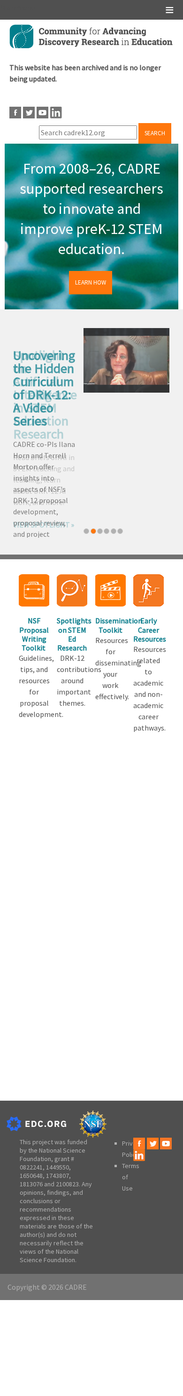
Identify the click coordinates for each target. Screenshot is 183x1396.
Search (155, 133)
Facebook (15, 112)
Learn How (90, 282)
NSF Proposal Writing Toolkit (34, 634)
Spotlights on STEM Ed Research (72, 634)
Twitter (29, 112)
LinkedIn (56, 112)
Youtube (42, 112)
